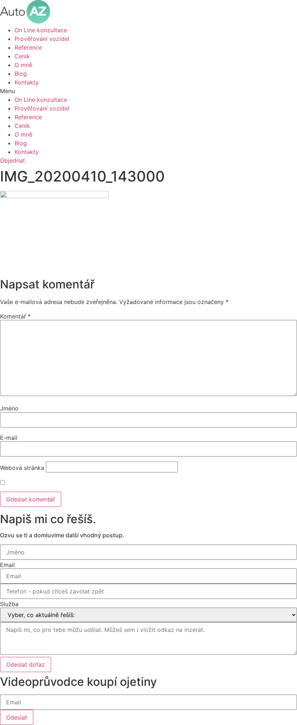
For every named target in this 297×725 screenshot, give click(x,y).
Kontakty (26, 82)
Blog (20, 73)
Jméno (9, 408)
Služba (9, 604)
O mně (23, 64)
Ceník (22, 56)
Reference (28, 47)
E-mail (8, 438)
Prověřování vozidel (41, 38)
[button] (148, 91)
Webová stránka (22, 468)
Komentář (15, 316)
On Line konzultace (40, 30)
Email (7, 565)
